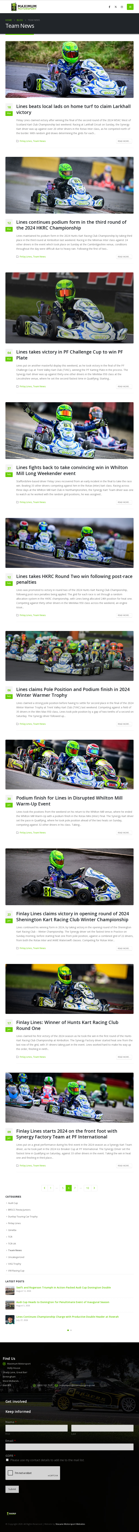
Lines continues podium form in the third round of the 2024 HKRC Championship (71, 225)
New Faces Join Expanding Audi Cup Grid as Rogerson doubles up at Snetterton (66, 1302)
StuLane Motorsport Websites (70, 1524)
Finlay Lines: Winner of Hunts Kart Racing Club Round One (67, 1025)
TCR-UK (12, 1243)
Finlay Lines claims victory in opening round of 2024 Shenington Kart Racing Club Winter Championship (72, 916)
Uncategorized (16, 1257)
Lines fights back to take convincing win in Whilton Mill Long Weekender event (72, 470)
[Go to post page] (9, 1290)
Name (11, 1422)
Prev (44, 1188)
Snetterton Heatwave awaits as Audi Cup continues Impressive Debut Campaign (67, 1316)
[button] (130, 7)
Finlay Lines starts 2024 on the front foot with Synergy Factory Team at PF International (66, 1134)
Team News (39, 141)
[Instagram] (121, 6)
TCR (10, 1236)
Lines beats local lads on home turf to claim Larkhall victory (73, 109)
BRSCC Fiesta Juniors (19, 1209)
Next (94, 1188)
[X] (115, 6)
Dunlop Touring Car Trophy (23, 1216)
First (7, 1433)
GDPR (10, 1456)
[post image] (69, 69)
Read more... (124, 141)
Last (73, 1433)
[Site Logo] (23, 7)
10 (87, 1188)
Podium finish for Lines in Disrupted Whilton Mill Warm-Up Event (69, 801)
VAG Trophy (14, 1263)
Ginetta (12, 1230)
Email (10, 1441)
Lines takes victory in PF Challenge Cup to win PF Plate (69, 355)
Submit (12, 1489)
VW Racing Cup (16, 1270)
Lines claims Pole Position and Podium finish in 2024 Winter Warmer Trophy (73, 692)
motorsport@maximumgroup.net (77, 1385)
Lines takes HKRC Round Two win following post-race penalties (74, 579)
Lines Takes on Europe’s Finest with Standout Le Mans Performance (59, 1287)
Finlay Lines (26, 141)
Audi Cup (13, 1203)
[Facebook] (109, 6)
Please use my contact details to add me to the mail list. (47, 1460)
